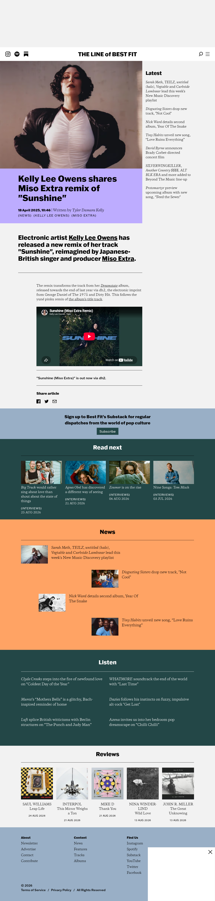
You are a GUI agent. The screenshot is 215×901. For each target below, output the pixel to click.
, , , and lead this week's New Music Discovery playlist (167, 91)
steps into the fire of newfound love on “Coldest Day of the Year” (61, 682)
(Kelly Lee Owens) (52, 215)
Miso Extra (118, 258)
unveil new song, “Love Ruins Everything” (168, 137)
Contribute (29, 861)
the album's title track (85, 299)
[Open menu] (208, 54)
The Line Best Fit (107, 54)
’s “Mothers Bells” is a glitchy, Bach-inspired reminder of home (57, 702)
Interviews (31, 508)
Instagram (135, 843)
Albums (80, 861)
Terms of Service (33, 890)
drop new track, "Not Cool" (166, 111)
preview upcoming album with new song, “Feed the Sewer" (166, 192)
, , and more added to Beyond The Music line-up (168, 173)
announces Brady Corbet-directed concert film (164, 153)
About (26, 838)
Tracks (79, 855)
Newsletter (29, 843)
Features (80, 849)
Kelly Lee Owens (93, 237)
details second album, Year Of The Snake (166, 124)
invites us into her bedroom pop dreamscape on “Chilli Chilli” (142, 722)
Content (80, 838)
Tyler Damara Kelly (88, 210)
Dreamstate (109, 286)
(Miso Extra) (84, 215)
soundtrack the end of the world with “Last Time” (148, 682)
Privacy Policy (61, 890)
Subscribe (107, 431)
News (24, 215)
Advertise (28, 849)
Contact (27, 855)
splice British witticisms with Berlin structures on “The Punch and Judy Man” (56, 722)
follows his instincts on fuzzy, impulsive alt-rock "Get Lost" (149, 702)
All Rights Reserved (91, 890)
